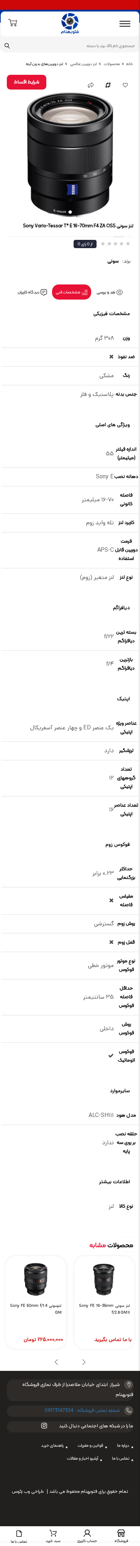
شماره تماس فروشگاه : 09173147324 (82, 1410)
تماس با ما (120, 1458)
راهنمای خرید (52, 1445)
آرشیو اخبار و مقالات (82, 1458)
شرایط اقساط (26, 82)
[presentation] (84, 1362)
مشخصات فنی (68, 292)
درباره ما (123, 1445)
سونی (112, 261)
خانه (129, 64)
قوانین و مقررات (90, 1445)
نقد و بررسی (106, 292)
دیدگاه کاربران (29, 292)
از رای (85, 244)
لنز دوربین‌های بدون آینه (44, 64)
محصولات (111, 64)
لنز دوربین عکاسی (83, 64)
